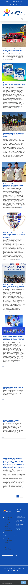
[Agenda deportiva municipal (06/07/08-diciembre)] (14, 408)
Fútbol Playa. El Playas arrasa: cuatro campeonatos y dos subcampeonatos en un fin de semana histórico (12, 273)
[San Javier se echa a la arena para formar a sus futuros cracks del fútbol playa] (14, 72)
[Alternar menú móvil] (25, 19)
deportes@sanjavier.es (9, 535)
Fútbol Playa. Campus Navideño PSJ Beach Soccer (12, 375)
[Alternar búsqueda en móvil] (22, 19)
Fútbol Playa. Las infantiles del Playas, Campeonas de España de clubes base (12, 35)
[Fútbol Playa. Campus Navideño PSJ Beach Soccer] (14, 375)
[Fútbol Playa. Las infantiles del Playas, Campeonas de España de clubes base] (14, 35)
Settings (11, 583)
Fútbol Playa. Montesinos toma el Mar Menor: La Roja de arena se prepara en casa (12, 121)
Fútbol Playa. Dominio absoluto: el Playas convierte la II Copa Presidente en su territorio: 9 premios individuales (12, 221)
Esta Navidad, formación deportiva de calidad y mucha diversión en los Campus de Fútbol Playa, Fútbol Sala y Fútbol (12, 325)
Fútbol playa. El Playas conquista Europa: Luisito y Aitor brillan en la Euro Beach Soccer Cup (12, 172)
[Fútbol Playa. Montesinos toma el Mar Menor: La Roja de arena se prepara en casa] (14, 121)
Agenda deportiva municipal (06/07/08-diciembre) (12, 408)
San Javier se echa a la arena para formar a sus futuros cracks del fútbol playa (12, 72)
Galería (16, 35)
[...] (19, 107)
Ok (23, 582)
